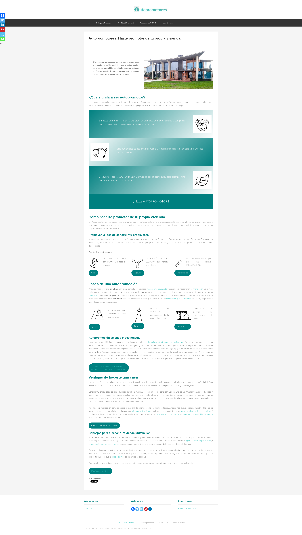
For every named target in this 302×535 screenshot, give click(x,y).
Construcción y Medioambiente (104, 425)
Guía (93, 273)
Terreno (94, 327)
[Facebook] (2, 15)
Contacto (88, 509)
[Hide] (1, 44)
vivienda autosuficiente (142, 411)
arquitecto (93, 295)
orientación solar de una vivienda (105, 444)
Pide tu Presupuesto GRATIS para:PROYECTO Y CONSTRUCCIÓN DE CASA (108, 367)
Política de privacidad (187, 509)
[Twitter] (2, 20)
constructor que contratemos (178, 299)
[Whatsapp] (2, 39)
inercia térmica (118, 457)
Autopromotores (151, 9)
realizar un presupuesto (157, 289)
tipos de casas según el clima (198, 441)
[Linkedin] (2, 25)
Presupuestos (182, 273)
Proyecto (138, 326)
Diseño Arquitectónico (100, 471)
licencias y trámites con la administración (166, 342)
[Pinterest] (2, 29)
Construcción (182, 326)
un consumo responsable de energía (197, 414)
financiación (198, 289)
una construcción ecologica (167, 414)
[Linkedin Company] (150, 509)
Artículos (138, 273)
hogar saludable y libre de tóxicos (195, 411)
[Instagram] (2, 34)
